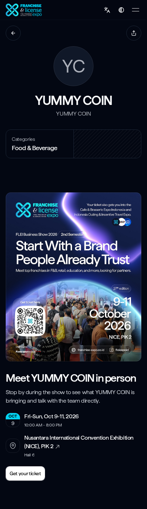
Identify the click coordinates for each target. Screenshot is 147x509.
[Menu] (135, 10)
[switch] (121, 10)
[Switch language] (107, 10)
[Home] (25, 10)
